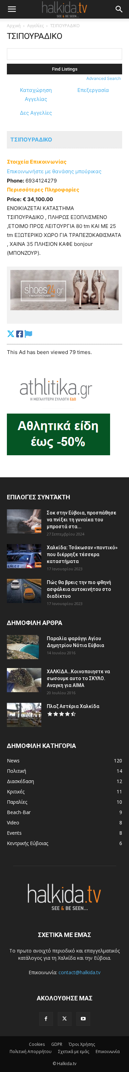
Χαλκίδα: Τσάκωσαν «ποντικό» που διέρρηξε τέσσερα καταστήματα (82, 554)
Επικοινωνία (108, 1051)
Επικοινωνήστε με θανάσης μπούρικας (54, 171)
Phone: (15, 180)
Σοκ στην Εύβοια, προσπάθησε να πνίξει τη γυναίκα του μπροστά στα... (81, 519)
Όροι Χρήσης (82, 1044)
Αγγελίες (35, 26)
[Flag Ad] (28, 334)
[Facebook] (46, 1019)
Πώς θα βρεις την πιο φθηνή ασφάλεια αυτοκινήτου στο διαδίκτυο (79, 589)
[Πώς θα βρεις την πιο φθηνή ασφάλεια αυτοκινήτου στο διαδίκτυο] (24, 591)
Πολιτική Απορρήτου (31, 1051)
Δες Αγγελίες (36, 113)
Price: (14, 199)
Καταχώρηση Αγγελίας (36, 94)
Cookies (37, 1044)
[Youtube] (83, 1019)
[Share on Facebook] (19, 334)
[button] (12, 9)
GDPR (56, 1044)
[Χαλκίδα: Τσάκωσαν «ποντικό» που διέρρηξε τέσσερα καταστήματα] (24, 556)
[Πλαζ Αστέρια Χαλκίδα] (24, 715)
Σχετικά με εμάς (73, 1051)
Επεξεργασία (93, 90)
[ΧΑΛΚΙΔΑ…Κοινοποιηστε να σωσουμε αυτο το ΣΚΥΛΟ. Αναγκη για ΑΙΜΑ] (24, 680)
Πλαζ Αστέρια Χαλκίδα (73, 706)
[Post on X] (11, 334)
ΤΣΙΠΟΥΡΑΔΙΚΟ (31, 139)
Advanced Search (103, 78)
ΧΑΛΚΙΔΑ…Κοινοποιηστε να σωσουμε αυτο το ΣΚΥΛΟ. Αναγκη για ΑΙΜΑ (78, 678)
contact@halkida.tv (79, 972)
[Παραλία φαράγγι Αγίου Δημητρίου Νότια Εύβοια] (23, 647)
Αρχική (14, 26)
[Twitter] (65, 1019)
